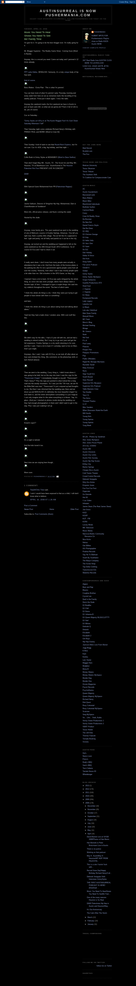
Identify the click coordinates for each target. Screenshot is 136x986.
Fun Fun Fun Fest (89, 488)
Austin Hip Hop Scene (91, 461)
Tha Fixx (86, 154)
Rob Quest (87, 702)
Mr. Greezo (87, 331)
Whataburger (87, 774)
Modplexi (86, 666)
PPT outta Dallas (30, 72)
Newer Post (28, 509)
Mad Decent (87, 148)
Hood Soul (87, 286)
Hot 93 (85, 497)
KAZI (85, 513)
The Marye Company (91, 561)
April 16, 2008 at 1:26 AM (43, 500)
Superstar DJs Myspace (92, 383)
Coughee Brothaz (89, 593)
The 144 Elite (88, 733)
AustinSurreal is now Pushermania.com (68, 13)
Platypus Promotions (91, 353)
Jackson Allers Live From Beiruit (95, 645)
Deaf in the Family (90, 599)
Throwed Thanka (89, 401)
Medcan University (90, 165)
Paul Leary (87, 344)
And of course (29, 80)
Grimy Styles (88, 274)
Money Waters (88, 672)
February (91, 921)
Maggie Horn (87, 663)
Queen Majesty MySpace (92, 696)
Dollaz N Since (88, 256)
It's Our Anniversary (94, 910)
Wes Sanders (88, 407)
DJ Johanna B (88, 614)
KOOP (85, 516)
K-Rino (85, 651)
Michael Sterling (89, 325)
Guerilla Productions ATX (92, 283)
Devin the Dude (88, 602)
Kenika (85, 657)
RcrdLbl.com (87, 151)
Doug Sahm (87, 262)
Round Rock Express (63, 145)
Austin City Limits (89, 455)
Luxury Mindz (88, 525)
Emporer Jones (88, 485)
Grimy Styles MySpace (92, 277)
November (92, 809)
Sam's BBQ (87, 765)
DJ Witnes (87, 624)
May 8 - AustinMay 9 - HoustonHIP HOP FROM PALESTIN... (97, 858)
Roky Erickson (88, 368)
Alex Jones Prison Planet (92, 443)
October (91, 813)
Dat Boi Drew (88, 228)
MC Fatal (86, 319)
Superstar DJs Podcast (92, 386)
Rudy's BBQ (87, 762)
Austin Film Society (90, 458)
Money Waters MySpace (92, 675)
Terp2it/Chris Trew (37, 490)
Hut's (84, 753)
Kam (84, 654)
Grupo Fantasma (89, 280)
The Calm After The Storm (97, 913)
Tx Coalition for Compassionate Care (97, 178)
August (91, 820)
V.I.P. (85, 404)
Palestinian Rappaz (64, 187)
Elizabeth (86, 633)
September (92, 816)
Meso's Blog (87, 322)
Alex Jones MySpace (91, 440)
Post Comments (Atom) (44, 514)
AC (84, 189)
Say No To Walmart (90, 555)
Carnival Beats (88, 210)
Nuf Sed (86, 338)
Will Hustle (87, 413)
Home (52, 509)
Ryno (85, 371)
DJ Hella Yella (88, 240)
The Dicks (86, 398)
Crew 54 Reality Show (91, 216)
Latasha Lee (87, 304)
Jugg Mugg (87, 648)
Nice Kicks (87, 539)
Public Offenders (89, 359)
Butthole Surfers (89, 207)
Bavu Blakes (87, 198)
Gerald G (86, 268)
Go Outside (87, 494)
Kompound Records (90, 298)
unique (66, 72)
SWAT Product (88, 727)
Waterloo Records (89, 573)
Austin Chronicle (89, 452)
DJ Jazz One (88, 243)
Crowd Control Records (91, 476)
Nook (85, 334)
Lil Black (86, 307)
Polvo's (85, 759)
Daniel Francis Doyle (91, 225)
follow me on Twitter (104, 966)
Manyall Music (88, 316)
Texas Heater (88, 730)
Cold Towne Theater (90, 473)
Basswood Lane (89, 195)
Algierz (85, 584)
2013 (87, 786)
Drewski (86, 630)
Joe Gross (87, 510)
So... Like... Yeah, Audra (92, 718)
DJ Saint (86, 246)
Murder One (87, 681)
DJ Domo (86, 611)
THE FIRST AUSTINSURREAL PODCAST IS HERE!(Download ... (99, 885)
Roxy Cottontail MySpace (92, 708)
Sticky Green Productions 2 (93, 724)
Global (85, 271)
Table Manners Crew (90, 389)
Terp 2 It (86, 395)
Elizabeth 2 (87, 636)
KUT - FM (86, 519)
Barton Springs (88, 467)
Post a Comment (30, 506)
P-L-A (85, 340)
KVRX (85, 522)
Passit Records (88, 687)
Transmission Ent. (90, 570)
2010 (87, 796)
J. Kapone (86, 289)
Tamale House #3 (89, 771)
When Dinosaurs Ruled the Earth (95, 410)
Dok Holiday (87, 253)
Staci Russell (88, 380)
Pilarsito (86, 347)
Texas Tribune (88, 172)
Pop (84, 356)
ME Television (88, 528)
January (91, 924)
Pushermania (99, 32)
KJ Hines (86, 295)
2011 (87, 792)
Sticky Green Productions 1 (93, 721)
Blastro (85, 590)
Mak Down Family (89, 313)
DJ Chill (86, 608)
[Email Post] (57, 476)
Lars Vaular (87, 660)
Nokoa (85, 542)
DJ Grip (85, 237)
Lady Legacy (87, 301)
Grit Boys (86, 639)
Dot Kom (86, 259)
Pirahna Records (89, 552)
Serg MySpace (88, 714)
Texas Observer (89, 168)
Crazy (85, 213)
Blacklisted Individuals (91, 204)
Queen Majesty (88, 693)
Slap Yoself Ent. (89, 374)
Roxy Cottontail (88, 705)
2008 (87, 803)
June (90, 827)
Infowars (86, 503)
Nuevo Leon (87, 756)
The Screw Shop (89, 564)
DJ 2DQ (86, 231)
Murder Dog (87, 678)
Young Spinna (88, 419)
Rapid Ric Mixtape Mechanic (94, 362)
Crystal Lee (87, 596)
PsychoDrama (88, 690)
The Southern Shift (90, 175)
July (89, 823)
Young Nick (87, 416)
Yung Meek (87, 425)
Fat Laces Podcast (90, 265)
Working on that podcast (96, 852)
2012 (87, 789)
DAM (26, 174)
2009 (87, 799)
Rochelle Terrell (88, 365)
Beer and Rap (88, 587)
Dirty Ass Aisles (89, 482)
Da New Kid (87, 222)
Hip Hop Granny (89, 642)
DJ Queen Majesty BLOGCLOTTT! (96, 617)
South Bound (88, 377)
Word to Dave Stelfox (66, 157)
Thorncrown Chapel (32, 378)
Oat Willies (87, 546)
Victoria (85, 742)
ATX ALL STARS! (89, 446)
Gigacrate (86, 491)
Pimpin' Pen (87, 350)
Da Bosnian (87, 219)
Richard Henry (88, 699)
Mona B (86, 669)
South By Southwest (90, 558)
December (92, 806)
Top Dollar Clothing (90, 567)
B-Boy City (87, 464)
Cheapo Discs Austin (91, 470)
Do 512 (85, 250)
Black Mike (87, 201)
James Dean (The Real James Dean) (97, 506)
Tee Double (87, 392)
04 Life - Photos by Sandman (94, 437)
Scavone (86, 711)
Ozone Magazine (89, 684)
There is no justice (94, 849)
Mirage (85, 328)
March (90, 917)
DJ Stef (85, 620)
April (90, 834)
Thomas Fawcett (89, 736)
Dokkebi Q (87, 626)
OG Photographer (89, 548)
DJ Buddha (87, 605)
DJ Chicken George (90, 234)
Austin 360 (87, 449)
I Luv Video (87, 500)
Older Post (74, 509)
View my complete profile (94, 48)
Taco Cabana (88, 768)
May (89, 830)
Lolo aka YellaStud (90, 310)
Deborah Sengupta (90, 479)
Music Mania (87, 531)
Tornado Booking (89, 739)
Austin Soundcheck (90, 192)
